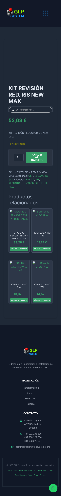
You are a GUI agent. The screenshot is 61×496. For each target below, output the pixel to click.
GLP (30, 175)
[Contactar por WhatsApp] (53, 488)
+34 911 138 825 (33, 433)
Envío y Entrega (40, 475)
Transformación (30, 387)
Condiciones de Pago (23, 475)
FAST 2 (30, 179)
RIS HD (39, 183)
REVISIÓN (28, 183)
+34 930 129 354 (33, 437)
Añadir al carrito (37, 157)
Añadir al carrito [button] (19, 249)
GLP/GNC (30, 398)
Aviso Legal (12, 470)
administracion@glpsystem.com (33, 447)
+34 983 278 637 (33, 441)
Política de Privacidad (27, 470)
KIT (37, 179)
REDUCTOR (15, 183)
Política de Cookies (45, 470)
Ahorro (30, 393)
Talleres (30, 404)
